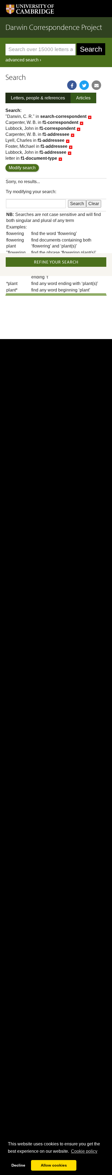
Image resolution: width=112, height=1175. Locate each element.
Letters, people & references (38, 98)
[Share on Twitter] (84, 85)
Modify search (22, 167)
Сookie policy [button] (84, 1151)
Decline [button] (18, 1165)
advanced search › (23, 60)
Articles (83, 98)
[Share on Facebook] (72, 85)
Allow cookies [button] (54, 1165)
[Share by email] (96, 85)
